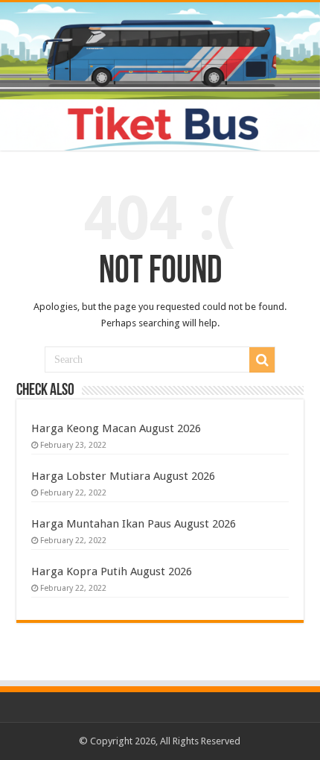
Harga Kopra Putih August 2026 (111, 571)
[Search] (262, 360)
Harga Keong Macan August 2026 (116, 428)
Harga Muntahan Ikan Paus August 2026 (133, 524)
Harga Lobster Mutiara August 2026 (123, 476)
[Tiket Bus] (160, 76)
